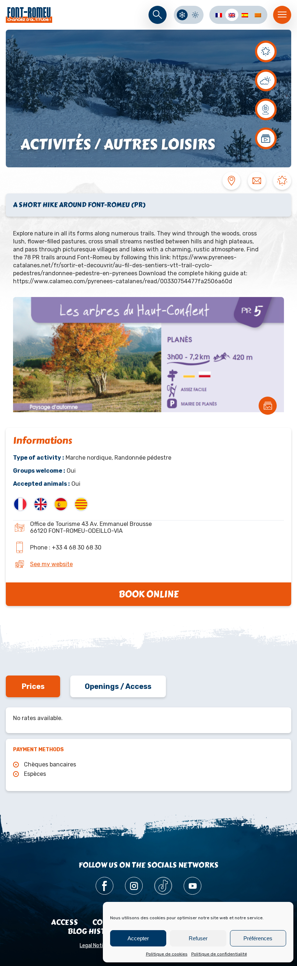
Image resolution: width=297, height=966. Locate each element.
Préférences (257, 938)
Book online (148, 594)
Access (64, 922)
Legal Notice (94, 945)
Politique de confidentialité (219, 954)
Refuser (198, 938)
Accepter (138, 938)
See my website (51, 564)
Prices (33, 686)
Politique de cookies (167, 954)
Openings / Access (118, 686)
